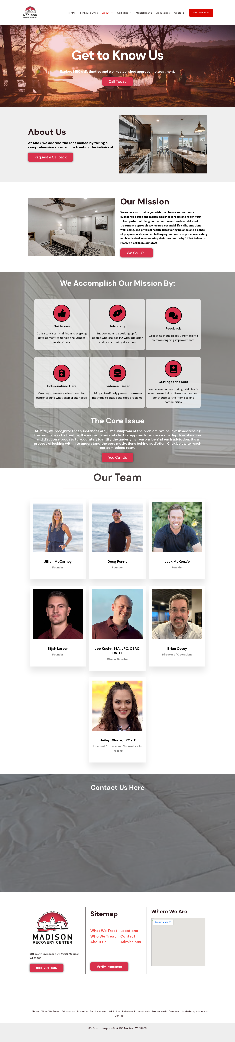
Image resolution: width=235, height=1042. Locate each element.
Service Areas (98, 1008)
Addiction (123, 9)
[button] (111, 9)
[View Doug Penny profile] (117, 553)
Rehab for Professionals (136, 1008)
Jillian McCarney (58, 558)
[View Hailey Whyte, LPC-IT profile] (117, 732)
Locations (129, 927)
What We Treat (103, 927)
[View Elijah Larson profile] (58, 641)
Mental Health (144, 9)
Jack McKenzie (177, 558)
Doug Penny (117, 558)
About (106, 9)
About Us (98, 938)
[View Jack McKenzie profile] (177, 553)
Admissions (163, 9)
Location (82, 1008)
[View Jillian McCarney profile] (58, 553)
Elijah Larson (57, 645)
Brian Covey (177, 645)
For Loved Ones (89, 9)
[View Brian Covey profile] (177, 641)
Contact (179, 9)
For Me (72, 9)
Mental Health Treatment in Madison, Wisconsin (180, 1008)
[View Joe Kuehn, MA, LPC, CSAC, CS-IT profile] (117, 641)
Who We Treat (103, 933)
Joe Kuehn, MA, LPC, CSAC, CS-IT (117, 647)
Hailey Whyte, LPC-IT (117, 737)
